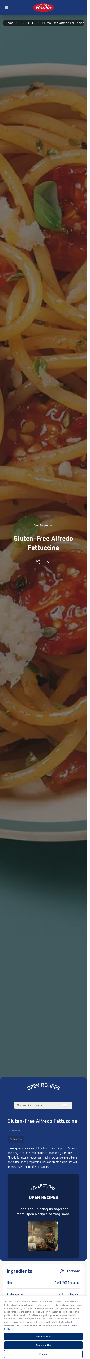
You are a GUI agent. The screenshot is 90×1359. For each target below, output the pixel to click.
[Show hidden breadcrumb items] (22, 23)
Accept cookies (43, 1336)
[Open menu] (6, 7)
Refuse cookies (43, 1345)
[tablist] (43, 1105)
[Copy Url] (38, 561)
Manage (43, 1354)
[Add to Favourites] (48, 561)
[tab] (29, 1105)
